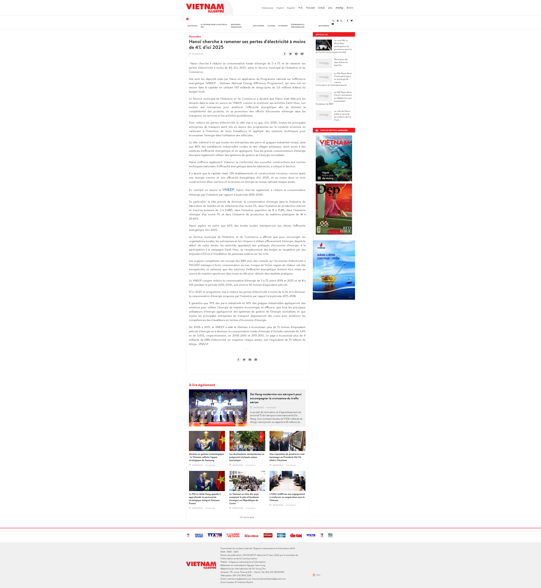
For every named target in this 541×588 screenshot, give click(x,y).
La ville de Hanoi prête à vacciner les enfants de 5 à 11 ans (342, 115)
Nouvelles (192, 26)
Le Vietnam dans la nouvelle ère (214, 25)
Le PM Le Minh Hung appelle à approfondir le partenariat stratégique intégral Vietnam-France (205, 498)
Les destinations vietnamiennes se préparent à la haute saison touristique (246, 457)
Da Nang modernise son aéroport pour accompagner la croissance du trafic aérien (276, 398)
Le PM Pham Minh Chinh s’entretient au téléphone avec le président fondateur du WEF (334, 98)
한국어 (350, 7)
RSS (318, 575)
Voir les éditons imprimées (334, 130)
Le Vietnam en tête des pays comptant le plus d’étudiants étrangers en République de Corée (244, 498)
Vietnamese (267, 7)
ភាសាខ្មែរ (339, 7)
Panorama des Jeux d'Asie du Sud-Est (341, 62)
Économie (283, 26)
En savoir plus (247, 517)
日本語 (321, 7)
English (280, 7)
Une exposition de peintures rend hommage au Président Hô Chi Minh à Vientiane (287, 457)
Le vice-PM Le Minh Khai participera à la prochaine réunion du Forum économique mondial (334, 46)
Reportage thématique (236, 25)
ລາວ (330, 7)
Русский (310, 7)
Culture (271, 26)
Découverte (258, 26)
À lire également (202, 385)
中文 (300, 7)
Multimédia (324, 26)
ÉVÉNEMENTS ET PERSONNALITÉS (297, 25)
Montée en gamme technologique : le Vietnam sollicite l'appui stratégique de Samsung (206, 457)
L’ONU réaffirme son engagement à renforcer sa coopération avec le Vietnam (287, 497)
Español (291, 7)
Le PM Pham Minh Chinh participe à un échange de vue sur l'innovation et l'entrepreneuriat (334, 79)
